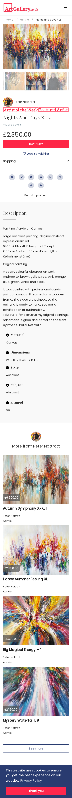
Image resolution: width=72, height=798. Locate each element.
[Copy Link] (31, 185)
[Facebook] (12, 177)
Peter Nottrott (24, 102)
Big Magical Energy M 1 (22, 649)
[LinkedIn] (50, 177)
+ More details (12, 125)
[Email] (40, 177)
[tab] (36, 161)
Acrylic (24, 19)
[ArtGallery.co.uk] (29, 7)
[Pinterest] (31, 177)
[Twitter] (21, 177)
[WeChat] (40, 185)
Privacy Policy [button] (31, 780)
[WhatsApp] (60, 177)
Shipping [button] (9, 161)
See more (36, 748)
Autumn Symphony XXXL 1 (25, 508)
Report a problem (36, 195)
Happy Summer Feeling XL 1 (26, 579)
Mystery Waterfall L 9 (21, 720)
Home (9, 19)
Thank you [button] (36, 791)
